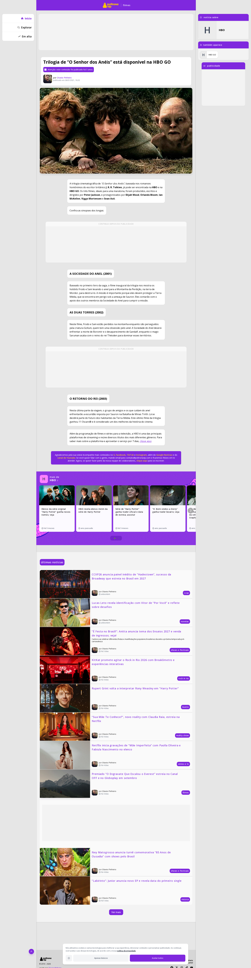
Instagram (141, 454)
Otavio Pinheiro (64, 77)
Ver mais (116, 912)
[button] (190, 511)
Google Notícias (164, 454)
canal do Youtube (66, 457)
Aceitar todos (157, 958)
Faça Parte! (188, 962)
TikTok (130, 454)
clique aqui (145, 441)
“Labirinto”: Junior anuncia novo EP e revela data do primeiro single (137, 880)
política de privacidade (126, 951)
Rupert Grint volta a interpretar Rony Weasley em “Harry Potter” (135, 688)
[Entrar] (31, 951)
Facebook (121, 454)
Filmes (126, 5)
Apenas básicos (101, 958)
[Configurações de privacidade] (69, 958)
